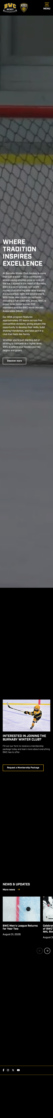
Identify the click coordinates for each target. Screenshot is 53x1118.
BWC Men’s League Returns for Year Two (20, 927)
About (24, 8)
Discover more (14, 360)
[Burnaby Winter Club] (10, 8)
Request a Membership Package (23, 767)
